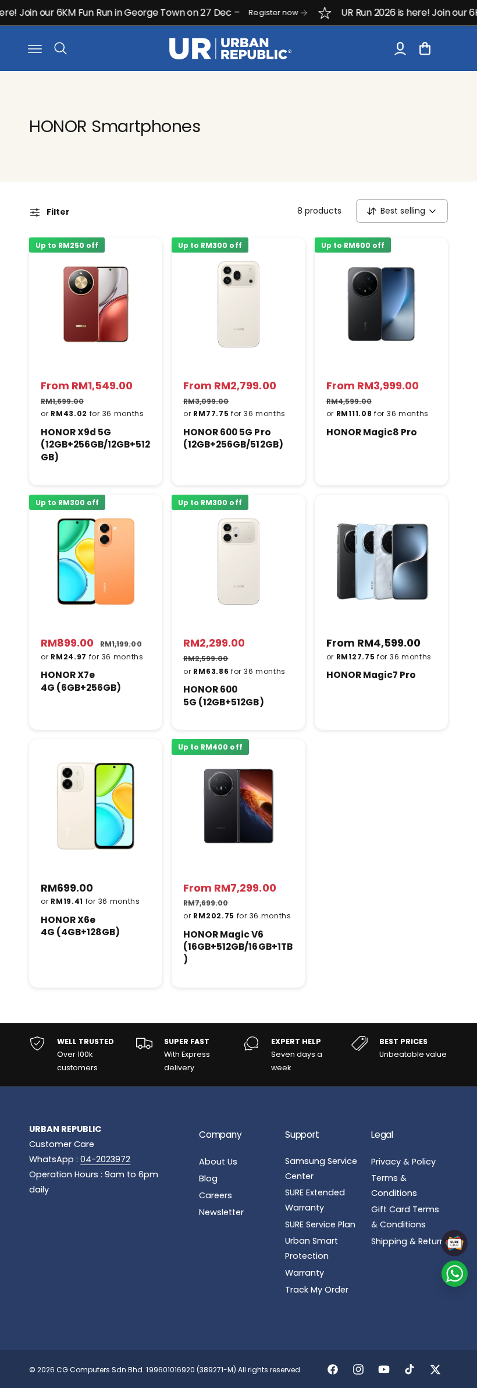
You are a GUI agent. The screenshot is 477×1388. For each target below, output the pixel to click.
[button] (35, 48)
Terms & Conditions (394, 1185)
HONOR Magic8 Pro (371, 432)
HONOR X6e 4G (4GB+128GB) (80, 926)
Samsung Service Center (321, 1168)
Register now (250, 12)
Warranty (304, 1273)
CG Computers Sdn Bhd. (101, 1370)
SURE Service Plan (320, 1224)
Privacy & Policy (403, 1161)
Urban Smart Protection (311, 1248)
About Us (218, 1161)
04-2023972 (105, 1159)
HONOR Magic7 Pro (371, 675)
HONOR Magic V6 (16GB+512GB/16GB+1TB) (237, 946)
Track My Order (316, 1289)
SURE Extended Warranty (315, 1200)
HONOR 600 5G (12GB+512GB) (223, 695)
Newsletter (221, 1212)
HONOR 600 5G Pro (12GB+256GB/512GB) (233, 438)
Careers (215, 1195)
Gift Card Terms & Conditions (405, 1217)
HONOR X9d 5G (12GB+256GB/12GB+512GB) (95, 444)
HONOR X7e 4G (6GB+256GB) (81, 681)
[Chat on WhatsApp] (455, 1274)
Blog (208, 1178)
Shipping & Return (408, 1241)
